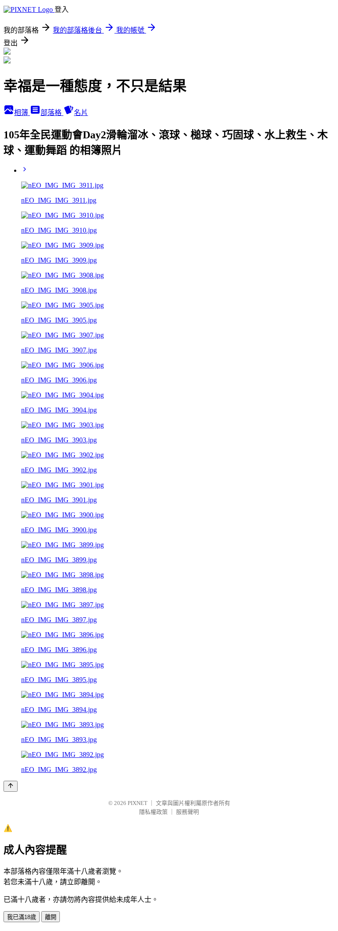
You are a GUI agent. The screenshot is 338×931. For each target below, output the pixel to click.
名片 (81, 112)
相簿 (22, 112)
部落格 (51, 112)
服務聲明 (187, 812)
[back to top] (11, 786)
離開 (50, 917)
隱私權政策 (153, 812)
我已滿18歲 (21, 917)
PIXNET (137, 803)
